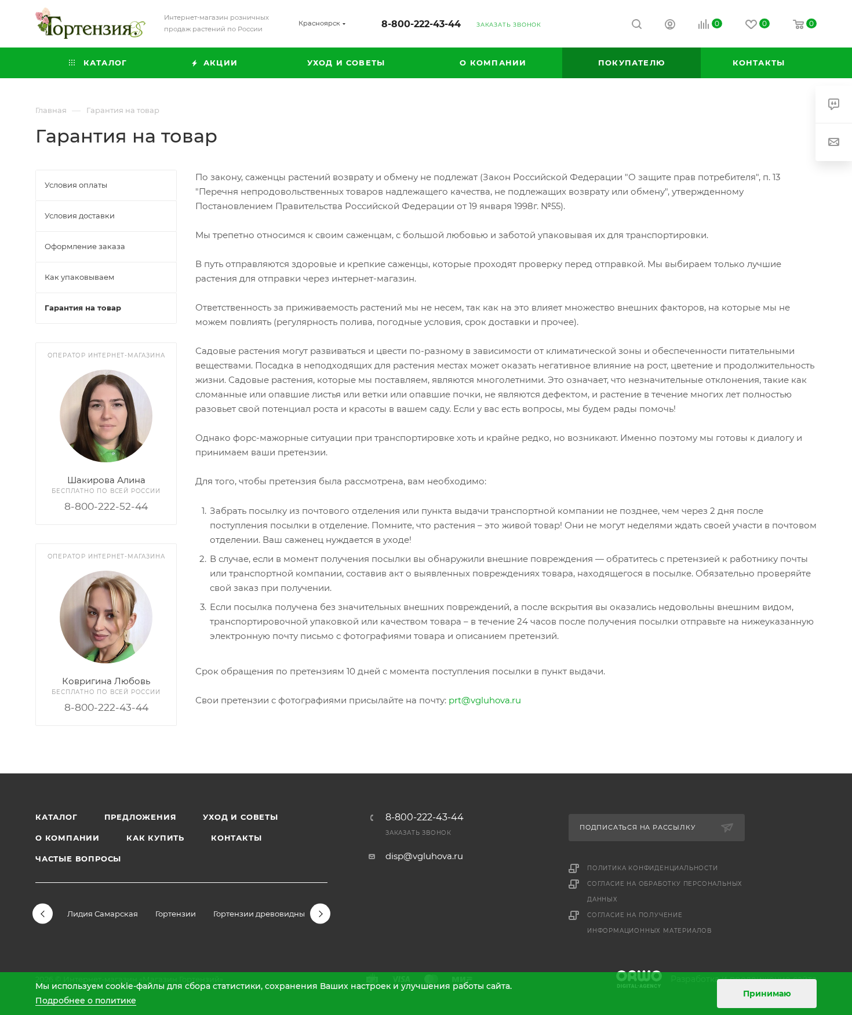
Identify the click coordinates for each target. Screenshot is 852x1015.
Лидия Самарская (102, 913)
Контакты (236, 837)
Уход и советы (240, 817)
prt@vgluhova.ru (485, 700)
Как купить (155, 837)
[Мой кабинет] (670, 26)
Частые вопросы (78, 858)
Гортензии (175, 913)
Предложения (140, 817)
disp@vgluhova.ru (424, 855)
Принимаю (767, 993)
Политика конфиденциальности (652, 868)
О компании (67, 837)
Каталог (56, 817)
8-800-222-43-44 (421, 24)
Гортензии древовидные (261, 913)
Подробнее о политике (85, 1000)
